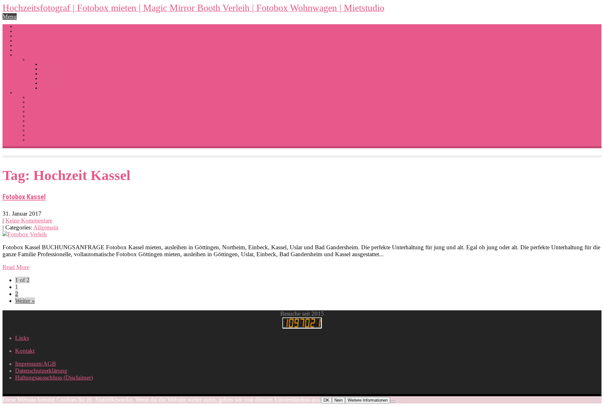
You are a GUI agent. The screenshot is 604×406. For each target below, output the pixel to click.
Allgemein (46, 227)
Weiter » (25, 300)
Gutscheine (38, 111)
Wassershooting (30, 50)
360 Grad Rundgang (33, 45)
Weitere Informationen (368, 400)
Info (18, 92)
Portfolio (35, 59)
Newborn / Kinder (56, 78)
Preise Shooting (42, 125)
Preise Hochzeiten (44, 116)
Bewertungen (40, 106)
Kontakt (35, 140)
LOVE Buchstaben (31, 40)
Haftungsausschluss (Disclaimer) (54, 377)
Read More (16, 267)
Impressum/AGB (35, 363)
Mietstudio (37, 102)
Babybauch (50, 73)
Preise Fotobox (41, 121)
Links (32, 130)
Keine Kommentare (28, 220)
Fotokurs (36, 97)
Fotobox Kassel (24, 197)
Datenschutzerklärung (41, 370)
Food (45, 88)
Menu (10, 16)
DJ (17, 36)
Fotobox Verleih (54, 69)
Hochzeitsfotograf (32, 26)
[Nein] (392, 402)
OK (326, 400)
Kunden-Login (40, 135)
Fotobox (23, 31)
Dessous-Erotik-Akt (32, 55)
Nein (338, 400)
